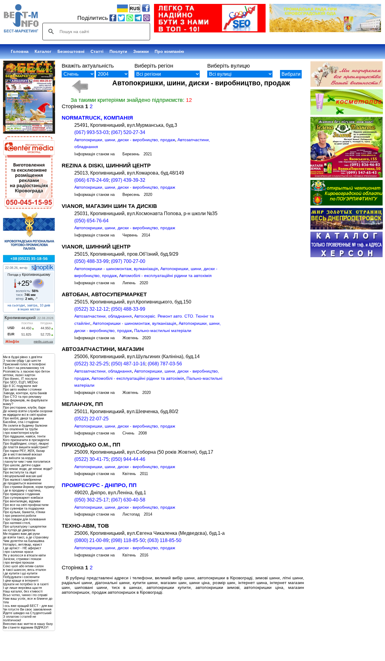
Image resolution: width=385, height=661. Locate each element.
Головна (20, 51)
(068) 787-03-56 (165, 363)
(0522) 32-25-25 (91, 363)
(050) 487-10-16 (128, 363)
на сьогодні (16, 305)
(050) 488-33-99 (91, 261)
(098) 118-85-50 (128, 540)
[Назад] (80, 86)
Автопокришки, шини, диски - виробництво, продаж (124, 139)
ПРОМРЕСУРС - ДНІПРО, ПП (99, 485)
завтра (32, 305)
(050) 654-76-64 (91, 220)
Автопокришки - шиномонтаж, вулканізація (116, 268)
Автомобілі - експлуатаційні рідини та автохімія (165, 275)
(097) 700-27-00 (128, 261)
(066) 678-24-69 (91, 180)
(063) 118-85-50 (164, 540)
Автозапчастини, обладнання (103, 316)
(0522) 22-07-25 (91, 418)
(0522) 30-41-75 (91, 459)
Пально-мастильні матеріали (162, 330)
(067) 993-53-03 (91, 132)
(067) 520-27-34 (128, 132)
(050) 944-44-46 (128, 459)
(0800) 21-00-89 (91, 540)
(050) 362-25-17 (91, 499)
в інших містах (29, 309)
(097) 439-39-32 (128, 180)
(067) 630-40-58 (128, 499)
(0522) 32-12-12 (91, 309)
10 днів (45, 305)
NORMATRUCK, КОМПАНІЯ (97, 118)
